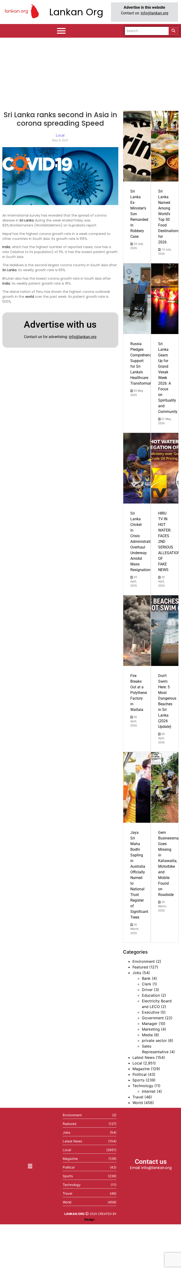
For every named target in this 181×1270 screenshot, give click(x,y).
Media (147, 1034)
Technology (142, 1085)
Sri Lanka (27, 220)
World (137, 1102)
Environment (143, 961)
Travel (137, 1097)
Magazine (141, 1068)
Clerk (146, 984)
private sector (154, 1040)
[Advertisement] (90, 73)
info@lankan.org (154, 13)
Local (137, 1063)
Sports (138, 1080)
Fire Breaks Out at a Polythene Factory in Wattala (138, 692)
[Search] (173, 31)
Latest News (143, 1057)
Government (153, 1018)
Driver (147, 989)
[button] (30, 1166)
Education (151, 995)
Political (139, 1074)
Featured (140, 967)
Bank (146, 978)
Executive (150, 1012)
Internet (149, 1091)
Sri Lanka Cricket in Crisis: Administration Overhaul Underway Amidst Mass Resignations (142, 541)
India (6, 247)
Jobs (136, 972)
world (29, 296)
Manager (149, 1023)
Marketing (151, 1029)
